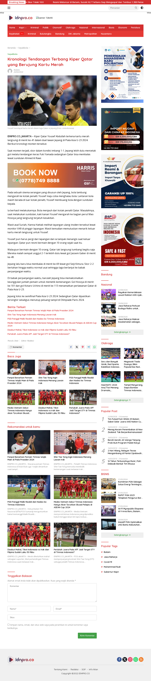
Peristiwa (135, 27)
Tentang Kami (60, 669)
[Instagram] (130, 659)
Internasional (98, 27)
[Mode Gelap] (142, 7)
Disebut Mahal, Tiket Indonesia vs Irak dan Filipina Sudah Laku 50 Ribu (42, 330)
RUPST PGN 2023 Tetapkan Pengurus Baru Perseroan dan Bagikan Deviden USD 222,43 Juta (130, 496)
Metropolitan (90, 33)
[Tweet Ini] (77, 347)
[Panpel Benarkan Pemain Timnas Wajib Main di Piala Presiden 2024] (21, 367)
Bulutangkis (45, 33)
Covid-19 (108, 562)
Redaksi (17, 70)
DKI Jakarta (74, 33)
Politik (46, 27)
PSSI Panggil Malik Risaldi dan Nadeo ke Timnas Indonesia (36, 318)
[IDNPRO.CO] (20, 17)
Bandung (59, 33)
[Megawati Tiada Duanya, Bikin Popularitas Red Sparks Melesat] (133, 353)
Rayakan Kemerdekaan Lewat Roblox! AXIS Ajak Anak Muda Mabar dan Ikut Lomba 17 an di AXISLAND (130, 293)
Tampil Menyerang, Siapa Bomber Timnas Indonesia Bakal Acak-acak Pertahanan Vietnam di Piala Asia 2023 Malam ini (133, 388)
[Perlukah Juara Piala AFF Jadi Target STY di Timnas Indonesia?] (83, 397)
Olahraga (70, 27)
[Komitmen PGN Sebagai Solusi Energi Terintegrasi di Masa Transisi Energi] (108, 483)
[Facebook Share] (71, 347)
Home (12, 27)
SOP (84, 669)
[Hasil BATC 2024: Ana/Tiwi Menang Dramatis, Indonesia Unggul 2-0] (111, 376)
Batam (107, 552)
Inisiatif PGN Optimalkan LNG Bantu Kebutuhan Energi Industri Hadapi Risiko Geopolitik (130, 523)
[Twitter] (124, 659)
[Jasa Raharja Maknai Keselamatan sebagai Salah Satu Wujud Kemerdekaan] (108, 321)
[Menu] (10, 7)
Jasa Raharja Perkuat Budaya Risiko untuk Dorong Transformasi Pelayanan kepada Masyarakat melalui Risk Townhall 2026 (130, 307)
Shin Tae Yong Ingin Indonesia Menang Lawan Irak (32, 314)
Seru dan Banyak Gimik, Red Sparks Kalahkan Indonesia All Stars (110, 364)
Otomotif (57, 27)
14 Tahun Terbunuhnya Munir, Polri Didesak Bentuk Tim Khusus (124, 462)
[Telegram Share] (88, 347)
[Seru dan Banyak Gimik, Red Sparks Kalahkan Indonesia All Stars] (111, 353)
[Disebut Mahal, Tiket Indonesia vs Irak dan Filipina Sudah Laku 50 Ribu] (52, 397)
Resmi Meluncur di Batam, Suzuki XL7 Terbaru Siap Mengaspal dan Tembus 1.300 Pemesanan (75, 2)
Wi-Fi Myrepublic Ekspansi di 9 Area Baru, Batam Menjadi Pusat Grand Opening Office (130, 510)
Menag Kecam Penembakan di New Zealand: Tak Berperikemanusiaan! (125, 431)
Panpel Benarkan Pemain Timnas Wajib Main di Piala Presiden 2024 (40, 310)
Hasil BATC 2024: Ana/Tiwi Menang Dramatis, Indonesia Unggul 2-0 (109, 388)
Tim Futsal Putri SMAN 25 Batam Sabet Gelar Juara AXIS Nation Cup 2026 (125, 420)
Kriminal (35, 27)
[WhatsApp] (135, 659)
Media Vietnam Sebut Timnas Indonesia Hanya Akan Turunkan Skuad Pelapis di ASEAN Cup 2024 (52, 324)
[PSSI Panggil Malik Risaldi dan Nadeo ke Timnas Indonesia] (83, 367)
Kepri (21, 27)
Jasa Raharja (110, 557)
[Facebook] (119, 659)
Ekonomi (122, 27)
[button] (136, 7)
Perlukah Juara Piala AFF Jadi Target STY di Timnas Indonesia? (39, 334)
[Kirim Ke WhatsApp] (94, 347)
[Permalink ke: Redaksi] (10, 70)
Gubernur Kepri (111, 572)
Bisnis (111, 27)
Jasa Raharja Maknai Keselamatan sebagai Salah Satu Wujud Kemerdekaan (129, 320)
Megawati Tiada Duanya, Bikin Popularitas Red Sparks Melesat (132, 364)
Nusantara (106, 33)
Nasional (83, 27)
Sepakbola (12, 54)
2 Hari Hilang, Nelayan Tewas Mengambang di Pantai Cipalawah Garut (125, 452)
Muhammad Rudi (112, 567)
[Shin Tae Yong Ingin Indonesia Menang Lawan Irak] (52, 367)
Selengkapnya (121, 332)
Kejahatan (14, 33)
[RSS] (141, 659)
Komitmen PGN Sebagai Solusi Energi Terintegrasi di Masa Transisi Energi (130, 483)
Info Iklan (93, 669)
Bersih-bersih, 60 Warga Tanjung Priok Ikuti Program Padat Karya (124, 441)
